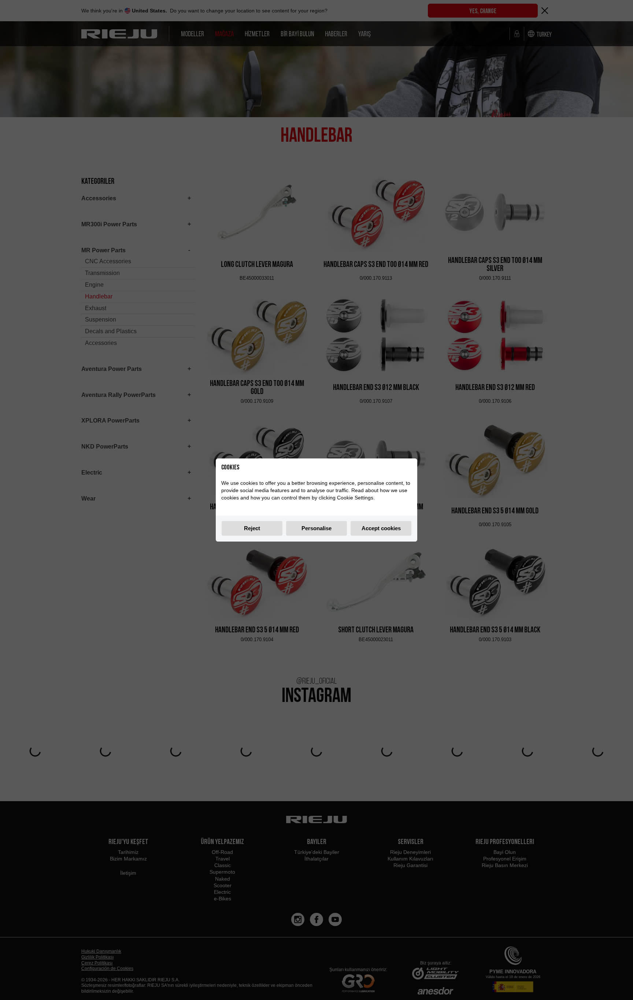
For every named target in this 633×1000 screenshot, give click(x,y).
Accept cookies (381, 528)
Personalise (316, 528)
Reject (252, 528)
